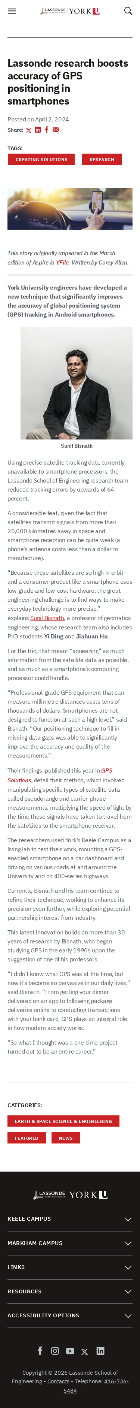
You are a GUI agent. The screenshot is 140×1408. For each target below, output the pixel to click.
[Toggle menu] (128, 1219)
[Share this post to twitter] (28, 131)
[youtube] (69, 1351)
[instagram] (54, 1351)
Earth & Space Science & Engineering (59, 1122)
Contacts (58, 1381)
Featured (22, 1139)
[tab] (70, 1219)
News (62, 1139)
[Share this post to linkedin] (37, 131)
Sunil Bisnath (47, 618)
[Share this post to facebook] (46, 131)
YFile (62, 262)
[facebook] (41, 1351)
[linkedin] (99, 1351)
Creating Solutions (37, 160)
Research (98, 160)
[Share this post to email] (55, 131)
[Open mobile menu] (11, 13)
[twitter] (85, 1351)
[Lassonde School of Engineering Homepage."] (70, 11)
